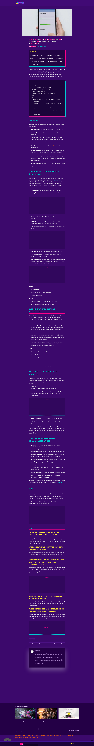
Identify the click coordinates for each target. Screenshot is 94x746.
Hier (54, 145)
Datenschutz (71, 730)
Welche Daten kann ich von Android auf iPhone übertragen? (48, 110)
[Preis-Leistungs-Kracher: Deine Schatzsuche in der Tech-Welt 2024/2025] (69, 713)
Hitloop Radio (58, 735)
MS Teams (28, 728)
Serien (17, 731)
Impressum (77, 730)
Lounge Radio (70, 735)
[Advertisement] (47, 206)
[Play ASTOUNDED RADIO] (21, 744)
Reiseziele (41, 728)
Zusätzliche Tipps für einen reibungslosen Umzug (43, 93)
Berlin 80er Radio (35, 735)
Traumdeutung (31, 731)
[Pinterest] (47, 644)
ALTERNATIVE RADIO (27, 735)
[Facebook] (32, 644)
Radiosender (34, 728)
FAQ (32, 97)
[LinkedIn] (54, 644)
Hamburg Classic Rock (51, 735)
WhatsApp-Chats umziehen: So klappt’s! (41, 91)
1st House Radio (18, 735)
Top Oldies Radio (35, 737)
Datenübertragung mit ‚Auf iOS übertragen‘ (42, 87)
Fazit (33, 95)
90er (17, 728)
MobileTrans (53, 432)
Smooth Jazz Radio (27, 737)
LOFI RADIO (64, 735)
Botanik (22, 728)
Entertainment (32, 46)
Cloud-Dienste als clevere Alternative (41, 89)
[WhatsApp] (61, 644)
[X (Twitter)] (39, 644)
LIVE (73, 744)
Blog (74, 2)
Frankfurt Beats (42, 735)
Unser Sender (67, 2)
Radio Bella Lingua (18, 737)
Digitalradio (58, 2)
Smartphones (31, 639)
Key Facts (34, 85)
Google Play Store (57, 180)
